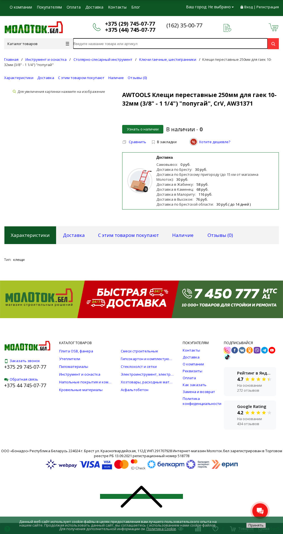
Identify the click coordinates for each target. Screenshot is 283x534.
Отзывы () (137, 77)
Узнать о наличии (143, 129)
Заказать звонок (25, 360)
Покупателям (49, 7)
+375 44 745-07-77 (25, 385)
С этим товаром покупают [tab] (128, 235)
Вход (248, 6)
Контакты (117, 7)
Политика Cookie (161, 528)
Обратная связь (24, 379)
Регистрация (267, 6)
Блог (135, 7)
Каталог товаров (22, 43)
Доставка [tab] (74, 235)
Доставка (94, 7)
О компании (21, 7)
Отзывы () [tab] (220, 235)
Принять (256, 525)
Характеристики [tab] (30, 235)
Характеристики (18, 77)
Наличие (116, 77)
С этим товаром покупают (81, 77)
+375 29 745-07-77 (25, 366)
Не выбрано (219, 6)
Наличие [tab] (182, 235)
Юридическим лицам (29, 17)
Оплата (74, 7)
